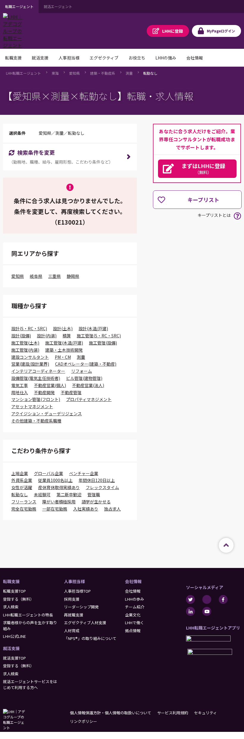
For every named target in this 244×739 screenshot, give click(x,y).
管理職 (93, 494)
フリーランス (23, 502)
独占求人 (112, 509)
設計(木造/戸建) (93, 328)
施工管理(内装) (25, 350)
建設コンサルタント (30, 357)
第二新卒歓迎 (69, 494)
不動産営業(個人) (50, 385)
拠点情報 (132, 630)
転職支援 (11, 581)
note (206, 599)
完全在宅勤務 (23, 509)
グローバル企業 (48, 473)
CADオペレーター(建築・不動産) (85, 364)
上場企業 (19, 473)
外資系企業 (21, 480)
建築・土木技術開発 (64, 350)
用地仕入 (19, 392)
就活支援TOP (14, 658)
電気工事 (19, 385)
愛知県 (74, 73)
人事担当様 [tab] (69, 58)
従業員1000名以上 (55, 480)
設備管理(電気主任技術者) (35, 378)
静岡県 (73, 276)
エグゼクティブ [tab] (104, 58)
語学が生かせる (96, 502)
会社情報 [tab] (194, 58)
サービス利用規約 (172, 712)
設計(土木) (63, 328)
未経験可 (42, 494)
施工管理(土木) (25, 343)
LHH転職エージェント (23, 73)
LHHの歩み (134, 599)
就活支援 (11, 648)
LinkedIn (190, 611)
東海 (55, 73)
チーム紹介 (134, 607)
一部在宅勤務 (54, 509)
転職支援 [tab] (13, 58)
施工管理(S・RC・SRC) (99, 336)
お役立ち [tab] (137, 58)
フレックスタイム (102, 487)
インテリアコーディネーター (38, 371)
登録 (172, 31)
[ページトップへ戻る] (226, 545)
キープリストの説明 (237, 216)
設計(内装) (47, 336)
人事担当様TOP (77, 591)
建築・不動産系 (102, 73)
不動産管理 (71, 392)
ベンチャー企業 (83, 473)
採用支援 (71, 599)
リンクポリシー (83, 721)
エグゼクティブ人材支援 (85, 622)
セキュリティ (205, 712)
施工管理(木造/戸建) (64, 343)
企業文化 (132, 615)
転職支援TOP (14, 591)
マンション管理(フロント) (35, 399)
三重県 (54, 276)
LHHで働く (134, 622)
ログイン (221, 30)
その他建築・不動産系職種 (36, 421)
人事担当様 (74, 581)
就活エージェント (58, 6)
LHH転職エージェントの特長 (28, 615)
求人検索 (10, 607)
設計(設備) (21, 336)
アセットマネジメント (32, 406)
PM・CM (63, 357)
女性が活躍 (21, 487)
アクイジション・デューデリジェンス (46, 414)
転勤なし (150, 73)
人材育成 (71, 630)
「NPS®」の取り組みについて (90, 638)
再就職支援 (73, 615)
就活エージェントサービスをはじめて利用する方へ (30, 684)
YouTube (206, 611)
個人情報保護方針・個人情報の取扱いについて (110, 712)
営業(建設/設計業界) (30, 364)
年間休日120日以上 (97, 480)
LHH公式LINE (14, 636)
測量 (129, 73)
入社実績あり (85, 509)
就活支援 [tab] (40, 58)
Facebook (223, 599)
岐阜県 (36, 276)
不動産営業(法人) (88, 385)
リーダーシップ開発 (81, 607)
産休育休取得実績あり (59, 487)
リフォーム (81, 371)
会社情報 (133, 581)
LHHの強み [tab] (165, 58)
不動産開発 (44, 392)
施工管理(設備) (103, 343)
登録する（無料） (18, 599)
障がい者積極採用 (59, 502)
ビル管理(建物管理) (84, 378)
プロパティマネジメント (89, 399)
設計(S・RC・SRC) (29, 328)
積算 (66, 336)
